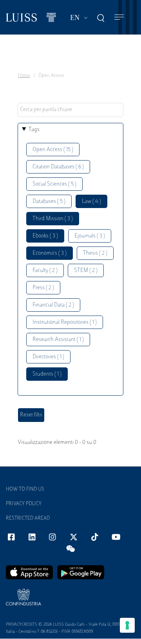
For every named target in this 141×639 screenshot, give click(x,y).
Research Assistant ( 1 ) (58, 340)
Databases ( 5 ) (49, 201)
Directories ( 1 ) (48, 357)
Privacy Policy (24, 504)
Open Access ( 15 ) (53, 150)
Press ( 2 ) (43, 288)
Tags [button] (34, 130)
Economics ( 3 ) (50, 253)
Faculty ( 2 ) (45, 271)
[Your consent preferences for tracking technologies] (127, 625)
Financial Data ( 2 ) (53, 305)
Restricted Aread (28, 518)
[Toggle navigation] (119, 17)
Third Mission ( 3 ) (53, 219)
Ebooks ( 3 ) (45, 236)
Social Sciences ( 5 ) (54, 184)
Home (24, 75)
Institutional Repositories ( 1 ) (65, 322)
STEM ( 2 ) (86, 271)
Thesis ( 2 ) (95, 253)
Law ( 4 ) (91, 201)
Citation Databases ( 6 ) (58, 167)
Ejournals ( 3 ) (89, 236)
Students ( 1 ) (47, 374)
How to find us (25, 489)
